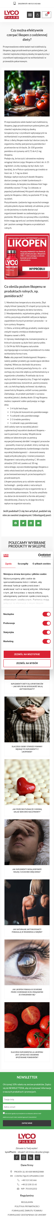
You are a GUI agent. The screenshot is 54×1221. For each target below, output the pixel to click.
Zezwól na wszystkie (27, 654)
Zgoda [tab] (8, 563)
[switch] (46, 623)
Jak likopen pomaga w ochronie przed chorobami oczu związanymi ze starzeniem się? (27, 992)
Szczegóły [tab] (23, 563)
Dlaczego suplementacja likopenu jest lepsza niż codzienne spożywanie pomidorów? (27, 1054)
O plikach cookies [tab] (42, 563)
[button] (30, 15)
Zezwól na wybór (27, 663)
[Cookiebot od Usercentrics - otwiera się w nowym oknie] (38, 555)
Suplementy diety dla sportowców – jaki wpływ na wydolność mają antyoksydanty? (27, 686)
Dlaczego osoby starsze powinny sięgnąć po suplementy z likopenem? (27, 749)
